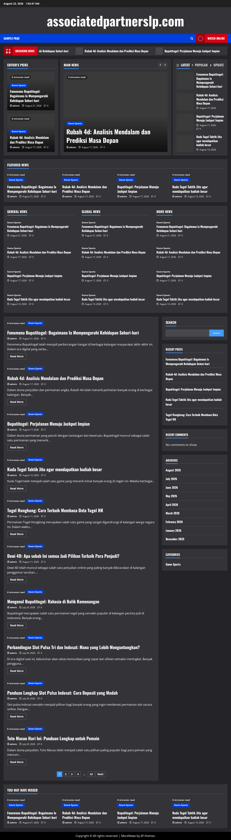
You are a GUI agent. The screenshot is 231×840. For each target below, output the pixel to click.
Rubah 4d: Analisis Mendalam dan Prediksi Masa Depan (104, 51)
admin (72, 147)
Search (171, 322)
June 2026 (172, 487)
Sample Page (11, 38)
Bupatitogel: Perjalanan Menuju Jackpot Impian (180, 51)
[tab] (183, 66)
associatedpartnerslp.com (115, 20)
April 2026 (172, 504)
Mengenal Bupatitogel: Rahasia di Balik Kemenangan (53, 601)
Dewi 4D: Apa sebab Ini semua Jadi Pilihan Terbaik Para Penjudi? (63, 556)
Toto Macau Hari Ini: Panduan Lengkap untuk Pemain (53, 738)
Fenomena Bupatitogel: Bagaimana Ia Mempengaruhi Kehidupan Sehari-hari (29, 96)
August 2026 (173, 470)
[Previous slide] (160, 65)
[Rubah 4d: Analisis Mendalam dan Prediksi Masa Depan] (115, 112)
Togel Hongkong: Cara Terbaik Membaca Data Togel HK (55, 510)
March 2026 (173, 513)
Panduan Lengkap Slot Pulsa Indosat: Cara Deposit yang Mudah (62, 692)
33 (91, 774)
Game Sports (75, 123)
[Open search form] (192, 38)
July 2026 (171, 479)
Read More (18, 356)
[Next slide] (165, 65)
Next (100, 774)
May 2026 (171, 496)
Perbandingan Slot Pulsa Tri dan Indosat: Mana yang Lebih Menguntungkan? (73, 647)
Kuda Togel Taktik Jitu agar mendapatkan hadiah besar (185, 143)
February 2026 (174, 522)
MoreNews (128, 836)
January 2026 (173, 530)
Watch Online (216, 38)
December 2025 (175, 539)
